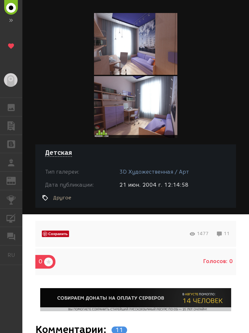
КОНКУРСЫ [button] (11, 199)
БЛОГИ (11, 144)
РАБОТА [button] (11, 162)
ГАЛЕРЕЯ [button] (11, 107)
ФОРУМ (11, 236)
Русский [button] (14, 255)
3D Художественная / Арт (154, 172)
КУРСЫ (11, 218)
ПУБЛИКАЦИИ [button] (11, 125)
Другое (62, 198)
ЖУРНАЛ (15, 180)
